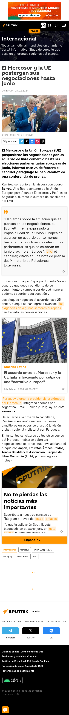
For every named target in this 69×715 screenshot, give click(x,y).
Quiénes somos (10, 651)
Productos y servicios (14, 656)
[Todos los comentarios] (5, 709)
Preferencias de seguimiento (18, 670)
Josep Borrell (22, 556)
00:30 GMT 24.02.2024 (15, 90)
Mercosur (24, 549)
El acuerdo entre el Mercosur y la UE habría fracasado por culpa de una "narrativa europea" (32, 377)
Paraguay (7, 556)
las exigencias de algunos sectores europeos (33, 306)
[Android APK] (13, 681)
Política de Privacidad (14, 661)
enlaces (51, 519)
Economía (53, 621)
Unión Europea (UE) (43, 549)
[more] (63, 271)
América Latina (15, 367)
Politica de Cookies (38, 661)
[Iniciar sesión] (49, 25)
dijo (49, 251)
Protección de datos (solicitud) (19, 666)
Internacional (9, 549)
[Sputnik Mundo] (10, 26)
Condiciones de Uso (32, 651)
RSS (40, 666)
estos (39, 519)
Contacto (32, 656)
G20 (35, 556)
